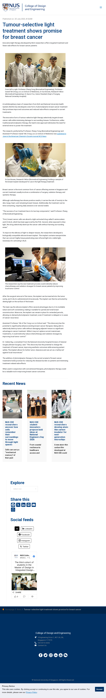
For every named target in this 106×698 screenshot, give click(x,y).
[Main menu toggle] (101, 7)
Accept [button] (99, 689)
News (19, 609)
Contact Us (42, 645)
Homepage (9, 609)
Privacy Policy (31, 692)
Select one (17, 489)
